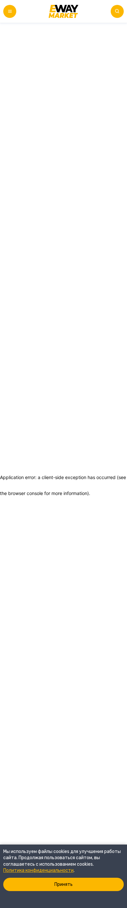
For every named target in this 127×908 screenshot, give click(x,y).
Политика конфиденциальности (38, 870)
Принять (63, 884)
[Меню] (9, 11)
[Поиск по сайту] (117, 11)
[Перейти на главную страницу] (63, 11)
